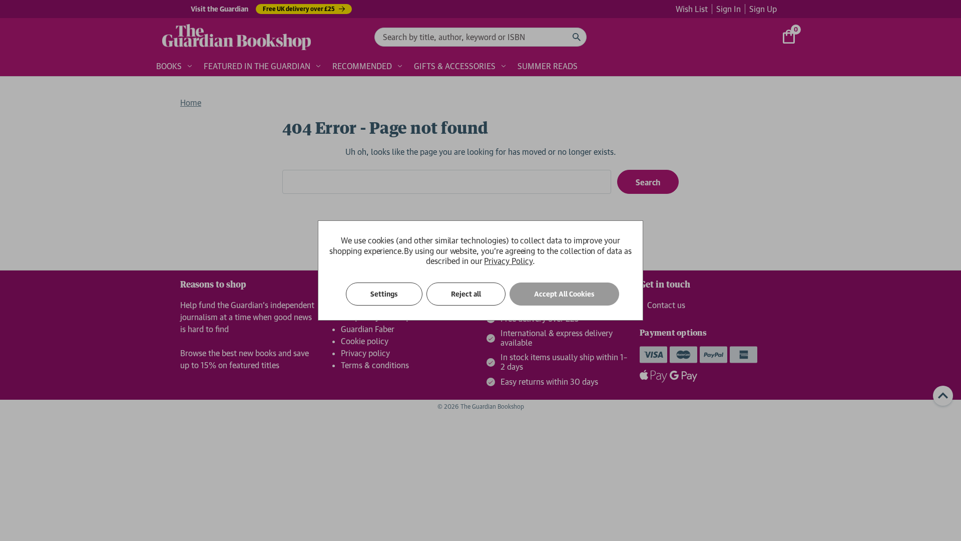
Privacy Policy (508, 261)
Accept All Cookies (564, 294)
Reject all (466, 294)
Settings (384, 294)
